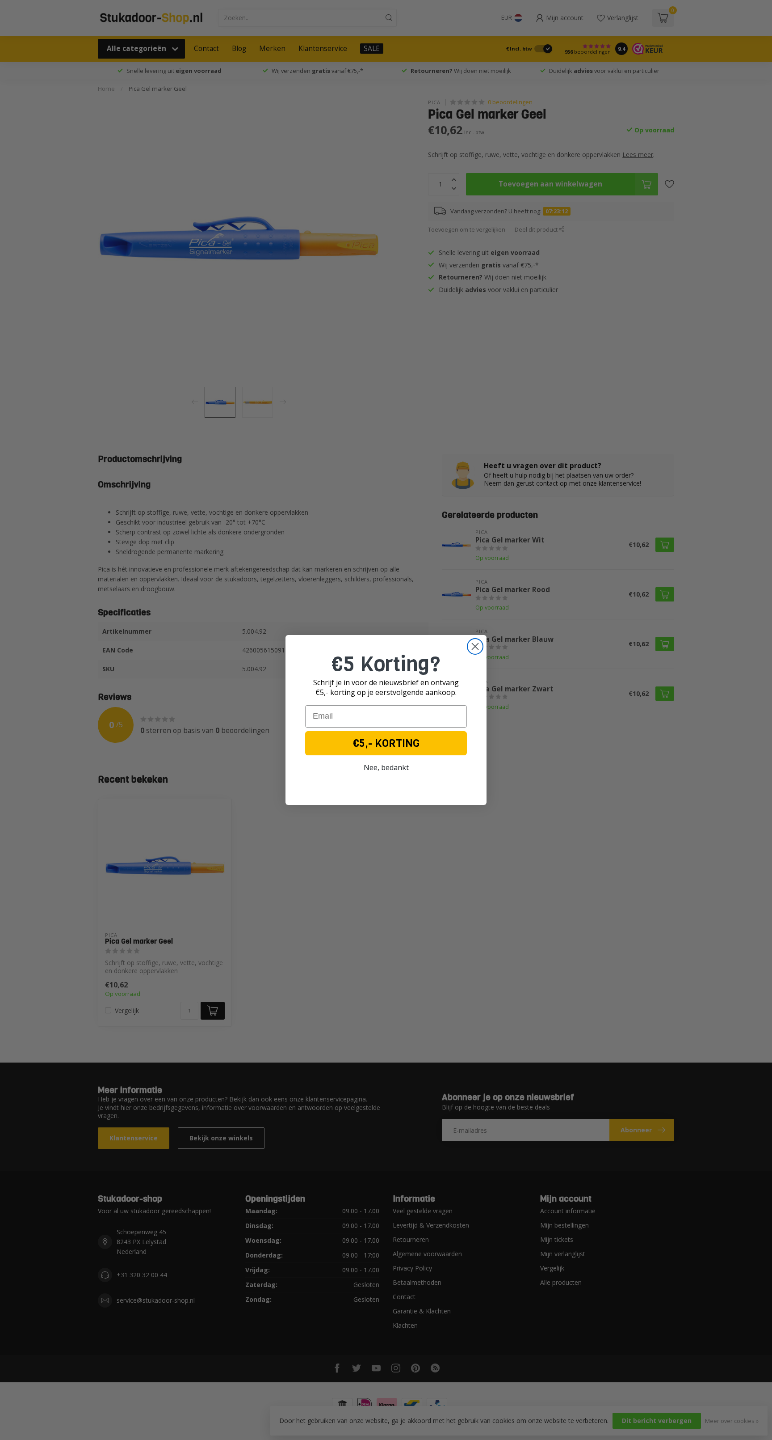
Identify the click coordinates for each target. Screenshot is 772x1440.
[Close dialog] (475, 646)
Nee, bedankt (386, 767)
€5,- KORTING (386, 743)
